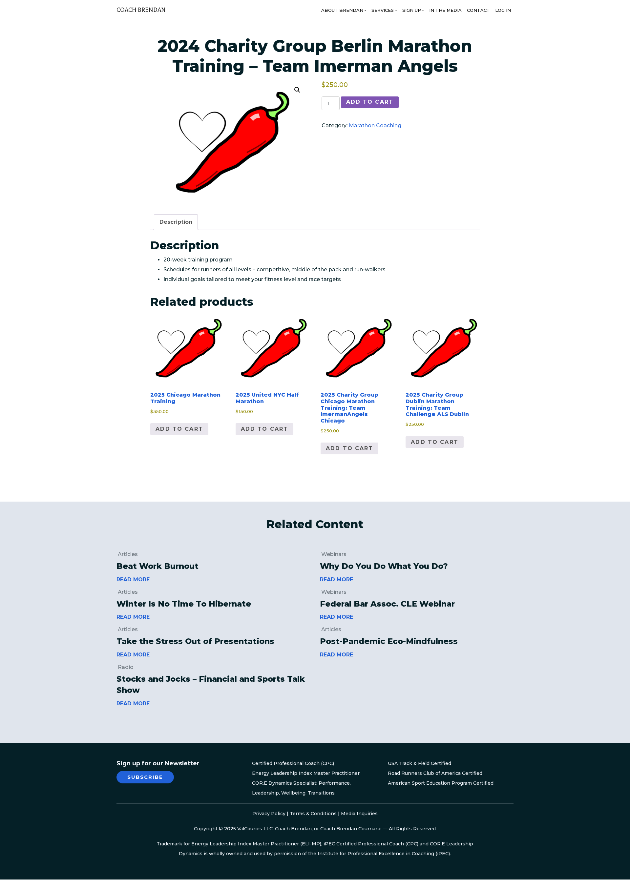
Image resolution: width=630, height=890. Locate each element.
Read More (133, 579)
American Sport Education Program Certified (441, 783)
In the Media (445, 10)
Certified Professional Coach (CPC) (293, 763)
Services (382, 10)
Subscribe (145, 777)
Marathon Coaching (375, 125)
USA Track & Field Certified (419, 763)
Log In (503, 10)
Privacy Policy (268, 814)
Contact (478, 10)
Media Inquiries (359, 814)
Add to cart (369, 102)
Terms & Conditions (313, 814)
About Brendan (342, 10)
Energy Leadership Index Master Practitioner (306, 773)
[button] (297, 90)
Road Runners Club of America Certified (435, 773)
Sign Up (411, 10)
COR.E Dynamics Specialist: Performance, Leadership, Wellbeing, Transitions (301, 788)
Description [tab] (175, 222)
